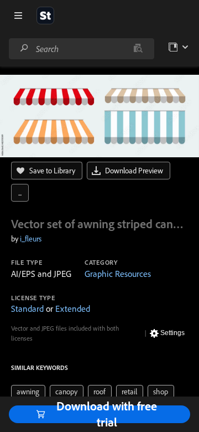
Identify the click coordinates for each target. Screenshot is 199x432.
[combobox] (81, 48)
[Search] (24, 48)
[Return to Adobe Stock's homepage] (45, 15)
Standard (27, 308)
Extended (72, 308)
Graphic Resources (118, 273)
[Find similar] (138, 48)
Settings (172, 333)
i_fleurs (30, 239)
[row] (28, 391)
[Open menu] (18, 15)
